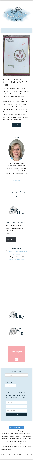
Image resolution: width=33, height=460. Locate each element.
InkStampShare (16, 14)
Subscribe (10, 239)
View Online (12, 259)
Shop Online (21, 259)
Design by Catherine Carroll (20, 456)
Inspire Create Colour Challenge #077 (15, 82)
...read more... (16, 180)
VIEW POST (16, 124)
